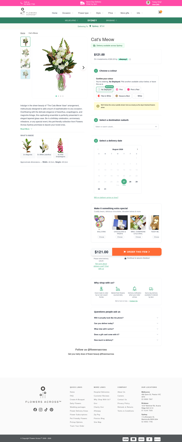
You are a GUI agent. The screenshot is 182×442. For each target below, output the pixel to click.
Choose (101, 237)
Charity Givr (99, 407)
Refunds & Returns (125, 407)
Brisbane (110, 20)
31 (105, 189)
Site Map (97, 422)
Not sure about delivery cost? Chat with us (101, 266)
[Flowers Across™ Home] (28, 11)
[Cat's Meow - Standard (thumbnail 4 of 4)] (25, 74)
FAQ (72, 396)
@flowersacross (97, 349)
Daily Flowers (75, 403)
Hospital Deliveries (102, 392)
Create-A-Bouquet (77, 399)
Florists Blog (99, 418)
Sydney (92, 20)
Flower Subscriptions (78, 415)
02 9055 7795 (147, 422)
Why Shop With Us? (102, 399)
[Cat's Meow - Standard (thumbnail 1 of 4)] (25, 42)
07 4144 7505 (147, 410)
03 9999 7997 (147, 399)
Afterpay (97, 411)
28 (130, 181)
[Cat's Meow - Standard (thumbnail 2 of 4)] (25, 52)
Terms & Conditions (126, 411)
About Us (121, 392)
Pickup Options (76, 422)
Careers (121, 396)
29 (137, 181)
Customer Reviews (101, 396)
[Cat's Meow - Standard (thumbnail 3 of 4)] (25, 63)
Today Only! (157, 2)
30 (99, 189)
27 (124, 181)
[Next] (83, 67)
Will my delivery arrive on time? (106, 197)
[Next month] (137, 149)
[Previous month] (98, 149)
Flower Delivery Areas (79, 411)
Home (54, 12)
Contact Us (134, 301)
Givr (95, 403)
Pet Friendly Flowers (78, 418)
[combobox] (125, 126)
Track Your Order (77, 426)
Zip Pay (97, 415)
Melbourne (70, 20)
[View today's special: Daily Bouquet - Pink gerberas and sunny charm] (148, 3)
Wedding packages (78, 407)
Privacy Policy (124, 403)
